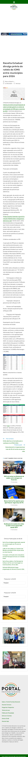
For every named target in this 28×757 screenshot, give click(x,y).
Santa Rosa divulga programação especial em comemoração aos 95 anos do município (14, 544)
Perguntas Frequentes (8, 707)
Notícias (18, 83)
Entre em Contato (7, 716)
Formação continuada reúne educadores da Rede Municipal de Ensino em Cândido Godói (13, 556)
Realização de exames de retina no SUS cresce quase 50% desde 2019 (14, 525)
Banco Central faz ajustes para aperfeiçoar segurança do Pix (14, 501)
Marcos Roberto (9, 81)
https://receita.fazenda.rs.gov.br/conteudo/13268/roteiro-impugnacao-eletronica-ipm (13, 219)
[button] (14, 2)
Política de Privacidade (8, 713)
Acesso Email (5, 718)
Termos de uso (6, 710)
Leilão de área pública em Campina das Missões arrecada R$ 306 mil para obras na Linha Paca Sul (13, 550)
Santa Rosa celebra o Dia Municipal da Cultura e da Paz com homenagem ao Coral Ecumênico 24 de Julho (13, 563)
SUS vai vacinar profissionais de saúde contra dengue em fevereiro (14, 478)
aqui (8, 426)
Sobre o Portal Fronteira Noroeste (11, 702)
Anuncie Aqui (5, 721)
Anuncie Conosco (6, 704)
